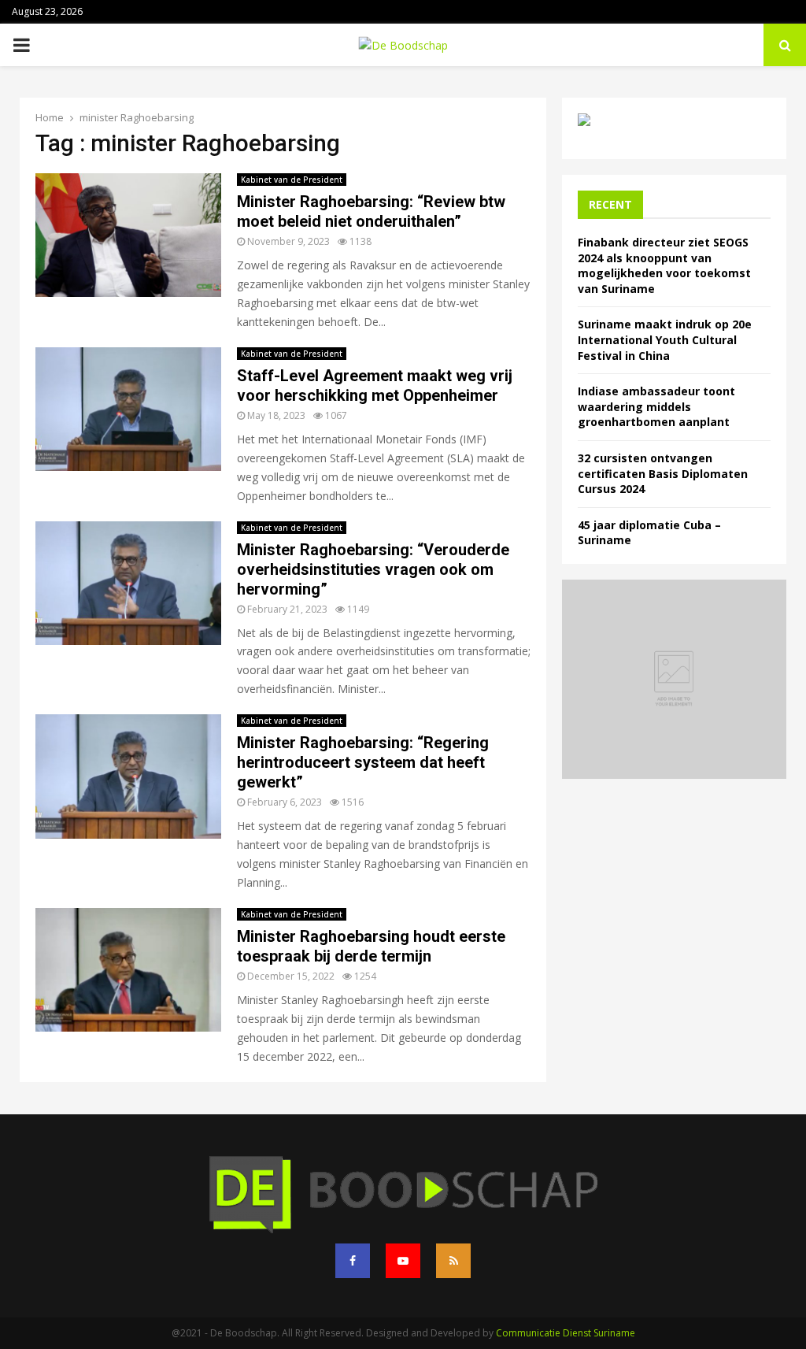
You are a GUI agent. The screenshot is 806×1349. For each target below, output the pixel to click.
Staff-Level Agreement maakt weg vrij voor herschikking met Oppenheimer (374, 385)
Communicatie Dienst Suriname (565, 1333)
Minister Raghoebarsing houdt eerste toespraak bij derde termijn (371, 946)
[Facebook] (352, 1260)
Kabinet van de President (291, 179)
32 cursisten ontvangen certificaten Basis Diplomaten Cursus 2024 (663, 473)
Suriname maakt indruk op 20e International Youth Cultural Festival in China (665, 339)
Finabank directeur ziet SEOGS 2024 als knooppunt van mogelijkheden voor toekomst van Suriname (664, 265)
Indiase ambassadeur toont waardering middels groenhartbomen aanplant (656, 406)
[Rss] (453, 1260)
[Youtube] (403, 1260)
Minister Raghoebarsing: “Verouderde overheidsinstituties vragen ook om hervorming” (373, 569)
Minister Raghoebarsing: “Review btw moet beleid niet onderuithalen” (371, 211)
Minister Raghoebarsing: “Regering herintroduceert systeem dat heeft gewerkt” (363, 762)
